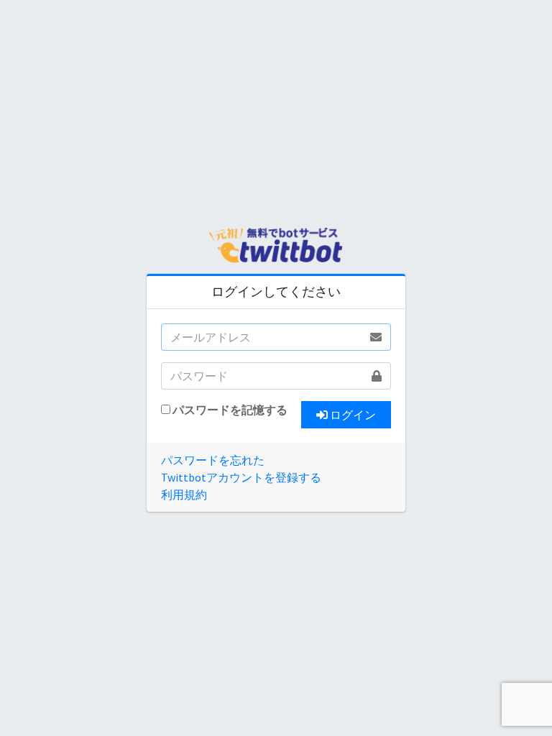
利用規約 (184, 494)
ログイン (352, 415)
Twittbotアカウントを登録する (241, 477)
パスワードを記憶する (230, 409)
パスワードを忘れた (212, 460)
